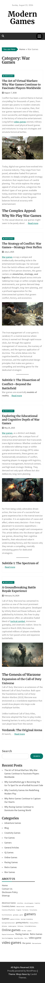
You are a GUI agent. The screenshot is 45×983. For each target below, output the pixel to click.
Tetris (26, 938)
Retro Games (10, 867)
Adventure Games (12, 822)
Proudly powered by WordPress (22, 970)
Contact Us (7, 888)
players (29, 930)
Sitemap (6, 895)
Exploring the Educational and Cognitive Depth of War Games (21, 419)
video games (20, 121)
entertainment (30, 906)
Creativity (37, 903)
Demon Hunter (20, 906)
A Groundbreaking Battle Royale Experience (19, 589)
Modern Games (22, 17)
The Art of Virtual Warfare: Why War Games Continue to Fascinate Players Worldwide (21, 84)
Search (7, 751)
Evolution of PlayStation (8, 910)
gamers (30, 914)
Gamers (8, 842)
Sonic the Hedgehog (7, 938)
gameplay (15, 915)
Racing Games (11, 862)
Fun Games (9, 837)
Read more (33, 223)
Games (5, 918)
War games (7, 257)
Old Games (21, 926)
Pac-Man (24, 930)
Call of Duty (20, 903)
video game (35, 937)
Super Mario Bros (18, 938)
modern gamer (12, 926)
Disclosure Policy (10, 892)
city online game (28, 903)
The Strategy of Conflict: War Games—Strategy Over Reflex (22, 245)
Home (5, 885)
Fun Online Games (7, 915)
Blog (6, 827)
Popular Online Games (8, 934)
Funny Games (33, 910)
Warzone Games (36, 943)
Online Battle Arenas (30, 926)
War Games (9, 872)
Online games (11, 930)
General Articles (11, 847)
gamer (21, 915)
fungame (18, 910)
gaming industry (22, 922)
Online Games (10, 857)
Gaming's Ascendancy (27, 919)
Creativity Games (12, 832)
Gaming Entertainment (8, 923)
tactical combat (17, 621)
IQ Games (9, 852)
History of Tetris (34, 923)
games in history (15, 919)
